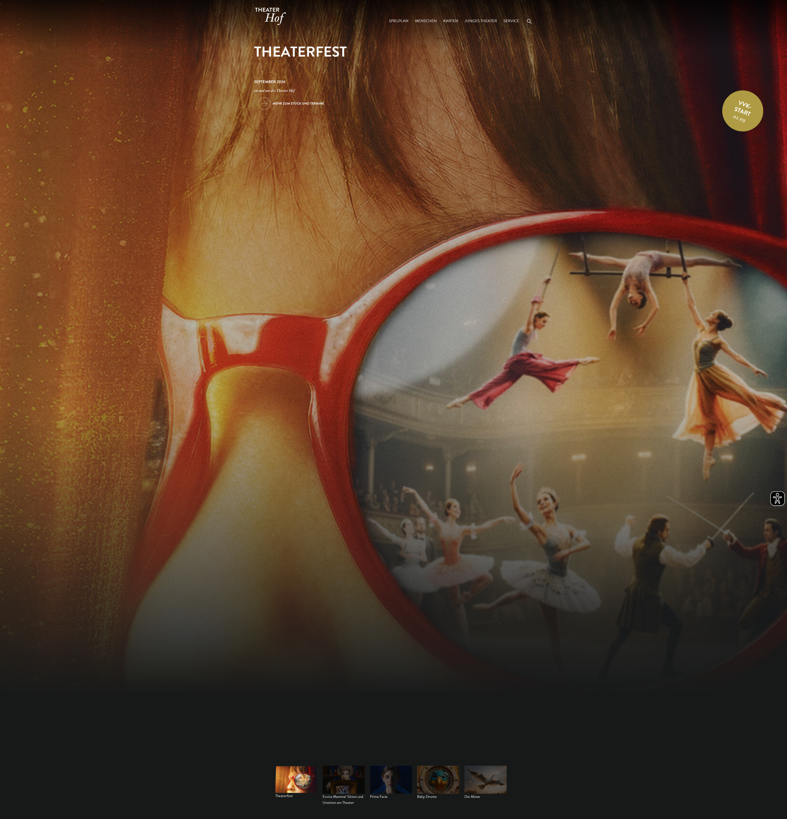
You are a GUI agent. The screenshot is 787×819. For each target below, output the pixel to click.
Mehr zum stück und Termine (298, 103)
